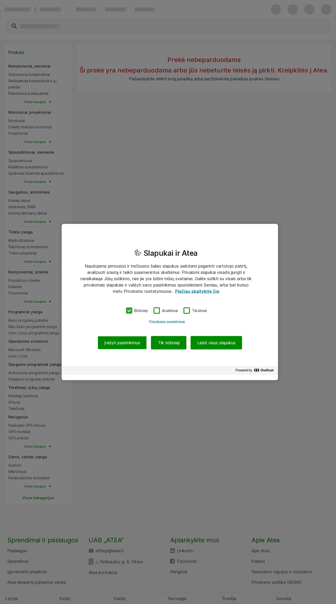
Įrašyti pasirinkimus (122, 342)
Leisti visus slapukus (216, 342)
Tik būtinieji (169, 342)
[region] (170, 302)
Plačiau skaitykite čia (197, 291)
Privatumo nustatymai (167, 321)
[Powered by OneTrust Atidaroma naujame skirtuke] (255, 371)
